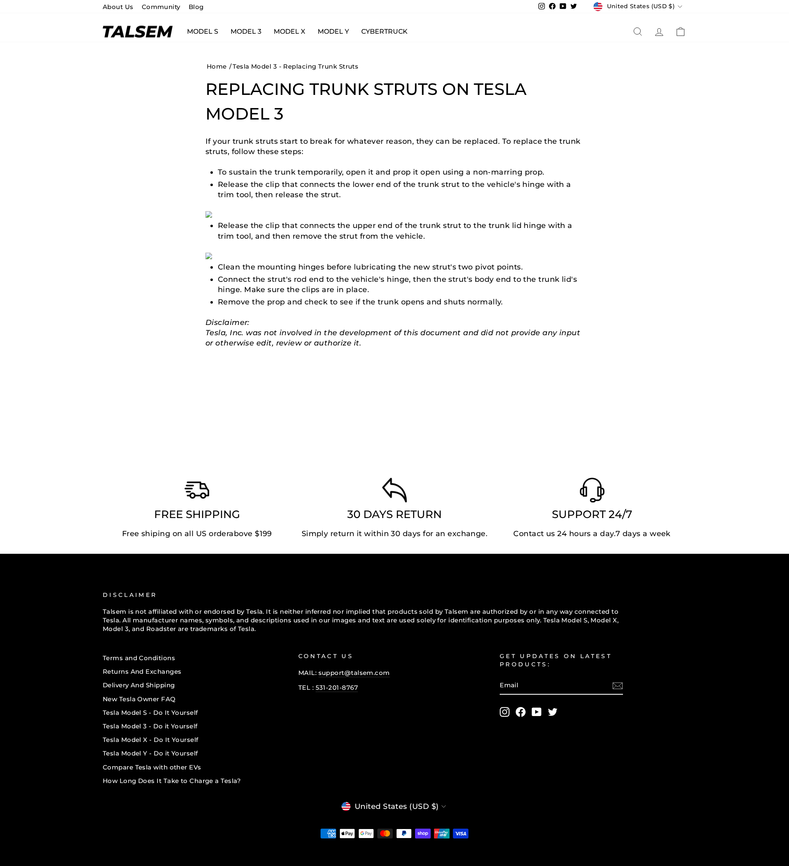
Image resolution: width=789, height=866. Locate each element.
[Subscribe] (617, 685)
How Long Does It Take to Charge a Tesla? (172, 781)
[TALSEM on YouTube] (537, 712)
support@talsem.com (354, 673)
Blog (196, 7)
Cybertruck (384, 31)
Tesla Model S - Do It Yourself (150, 712)
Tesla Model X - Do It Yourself (150, 740)
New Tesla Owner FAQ (139, 699)
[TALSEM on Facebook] (521, 712)
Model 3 (246, 31)
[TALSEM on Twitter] (553, 712)
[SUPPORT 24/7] (592, 492)
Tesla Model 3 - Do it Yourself (150, 726)
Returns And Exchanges (142, 671)
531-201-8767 (337, 687)
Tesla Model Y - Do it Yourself (150, 753)
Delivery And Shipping (139, 685)
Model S (202, 31)
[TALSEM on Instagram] (505, 712)
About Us (118, 7)
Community (161, 7)
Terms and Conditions (139, 658)
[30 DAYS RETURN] (394, 492)
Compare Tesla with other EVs (152, 767)
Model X (289, 31)
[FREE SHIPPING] (197, 492)
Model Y (333, 31)
